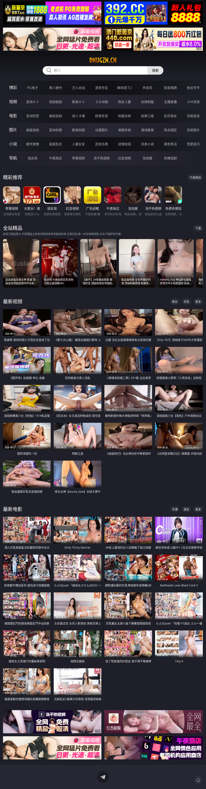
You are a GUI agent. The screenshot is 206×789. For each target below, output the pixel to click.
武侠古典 (101, 144)
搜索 (155, 70)
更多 (198, 301)
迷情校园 (124, 144)
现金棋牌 (170, 88)
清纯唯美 (147, 130)
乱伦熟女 (170, 116)
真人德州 (55, 88)
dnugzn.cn (103, 60)
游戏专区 (101, 88)
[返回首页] (198, 780)
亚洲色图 (55, 130)
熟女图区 (170, 130)
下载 (198, 228)
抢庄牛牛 (193, 88)
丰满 (175, 509)
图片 (13, 130)
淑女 (186, 509)
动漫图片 (101, 130)
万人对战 (78, 88)
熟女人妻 (124, 102)
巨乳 (186, 301)
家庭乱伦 (55, 144)
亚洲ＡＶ (32, 102)
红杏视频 (124, 158)
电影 (13, 116)
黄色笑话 (170, 144)
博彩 (13, 87)
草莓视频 (78, 158)
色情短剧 (170, 158)
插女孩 (32, 158)
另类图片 (193, 130)
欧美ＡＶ (78, 102)
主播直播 (170, 102)
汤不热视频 (102, 158)
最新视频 (12, 301)
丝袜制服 (147, 102)
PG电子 (32, 88)
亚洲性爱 (32, 116)
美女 (175, 301)
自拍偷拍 (55, 102)
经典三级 (147, 116)
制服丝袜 (124, 116)
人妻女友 (78, 144)
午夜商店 (55, 158)
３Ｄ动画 (101, 102)
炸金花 (147, 88)
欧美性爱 (101, 116)
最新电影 (12, 509)
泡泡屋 (147, 158)
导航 (13, 158)
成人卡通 (78, 116)
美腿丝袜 (124, 130)
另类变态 (193, 116)
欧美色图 (78, 130)
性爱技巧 (193, 144)
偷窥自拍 (32, 130)
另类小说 (147, 144)
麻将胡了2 (124, 88)
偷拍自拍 (55, 116)
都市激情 (32, 144)
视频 (13, 101)
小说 (13, 144)
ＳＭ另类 (193, 102)
